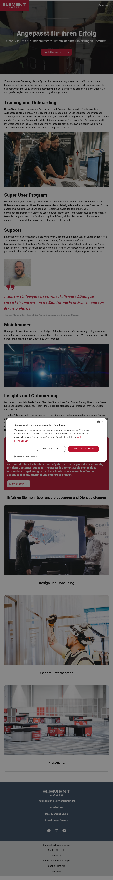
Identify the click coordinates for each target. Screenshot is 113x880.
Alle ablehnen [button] (51, 448)
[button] (25, 456)
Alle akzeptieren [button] (83, 448)
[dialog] (56, 440)
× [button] (103, 422)
